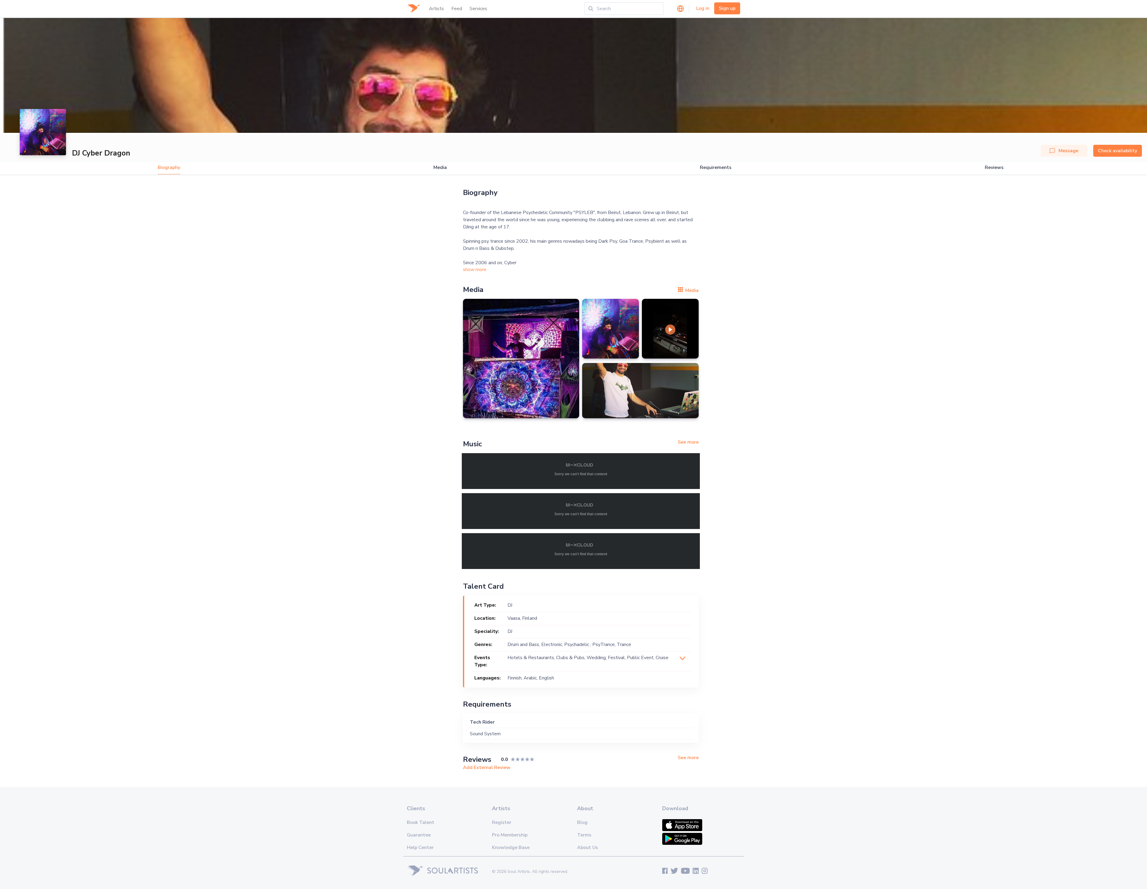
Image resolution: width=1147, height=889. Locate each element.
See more (688, 442)
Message (1068, 150)
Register (501, 822)
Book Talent (420, 822)
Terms (584, 835)
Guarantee (419, 835)
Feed (456, 8)
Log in (702, 8)
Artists (436, 8)
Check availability (1117, 150)
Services (478, 8)
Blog (582, 822)
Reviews (994, 167)
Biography (169, 167)
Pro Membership (510, 835)
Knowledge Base (511, 847)
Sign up (727, 8)
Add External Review (486, 767)
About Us (587, 847)
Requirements (716, 167)
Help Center (420, 847)
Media (440, 167)
